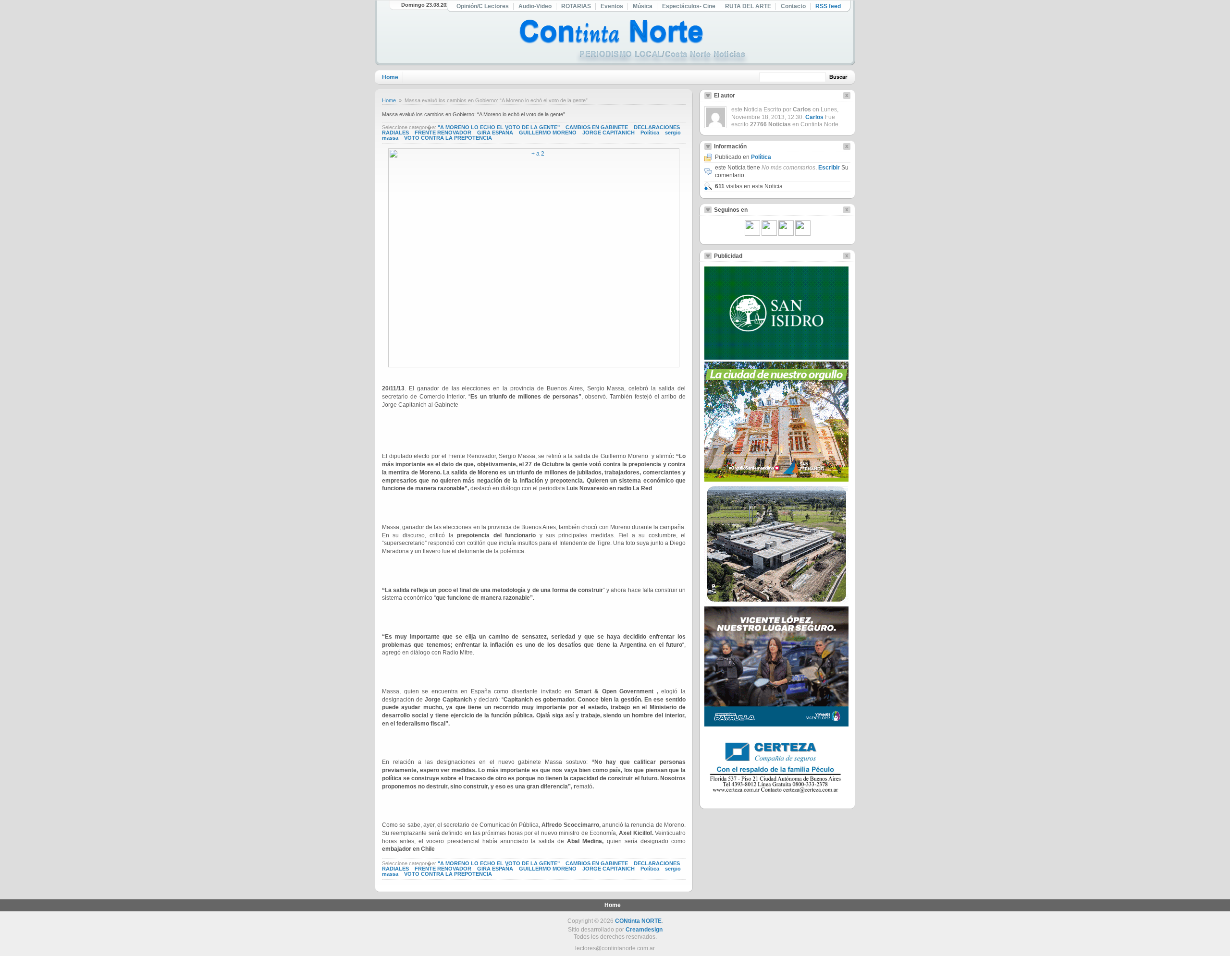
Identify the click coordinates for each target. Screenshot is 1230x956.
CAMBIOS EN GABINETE (597, 127)
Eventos (612, 6)
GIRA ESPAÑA (495, 132)
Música (642, 6)
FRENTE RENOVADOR (443, 132)
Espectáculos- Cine (688, 6)
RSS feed (828, 6)
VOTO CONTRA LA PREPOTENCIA (448, 138)
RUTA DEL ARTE (748, 6)
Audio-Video (535, 6)
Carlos (814, 117)
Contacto (793, 6)
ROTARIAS (576, 6)
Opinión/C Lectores (482, 6)
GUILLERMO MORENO (548, 132)
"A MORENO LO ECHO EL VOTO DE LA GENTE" (499, 127)
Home (390, 77)
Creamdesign (644, 929)
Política (649, 132)
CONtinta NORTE (638, 921)
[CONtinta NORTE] (634, 42)
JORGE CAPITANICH (608, 132)
